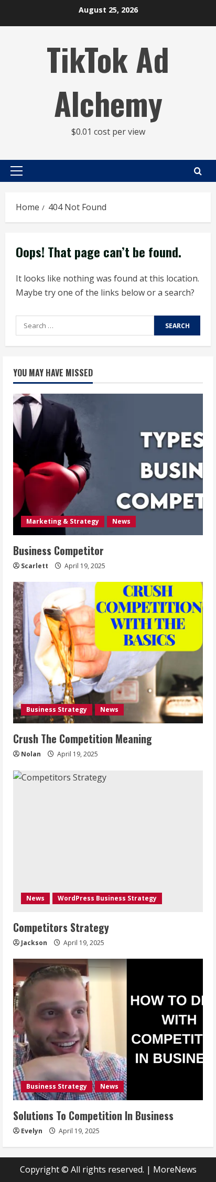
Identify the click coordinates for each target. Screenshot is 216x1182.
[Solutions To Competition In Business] (108, 1029)
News (121, 521)
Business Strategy (56, 709)
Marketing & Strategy (62, 521)
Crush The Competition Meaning (82, 738)
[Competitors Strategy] (108, 841)
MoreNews (175, 1169)
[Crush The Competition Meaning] (108, 652)
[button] (16, 171)
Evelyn (31, 1130)
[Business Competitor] (108, 464)
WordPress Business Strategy (107, 898)
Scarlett (34, 565)
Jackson (34, 942)
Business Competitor (58, 550)
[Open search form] (198, 171)
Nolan (31, 754)
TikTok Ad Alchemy (108, 80)
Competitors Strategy (61, 927)
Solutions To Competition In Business (93, 1115)
